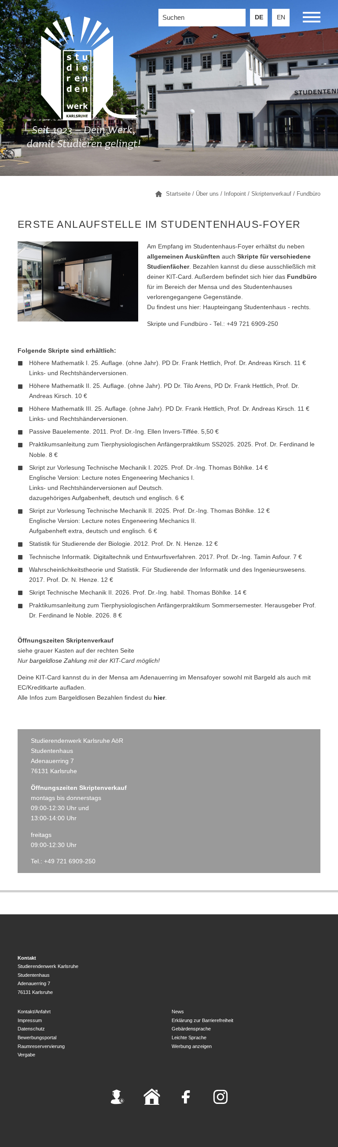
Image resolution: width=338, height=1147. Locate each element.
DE (259, 17)
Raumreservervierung (41, 1046)
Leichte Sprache (189, 1037)
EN (281, 17)
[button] (311, 18)
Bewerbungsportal (37, 1037)
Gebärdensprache (191, 1028)
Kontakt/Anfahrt (34, 1011)
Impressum (30, 1020)
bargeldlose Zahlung (58, 661)
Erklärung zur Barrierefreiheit (202, 1020)
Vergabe (26, 1054)
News (178, 1011)
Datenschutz (31, 1028)
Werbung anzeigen (192, 1046)
